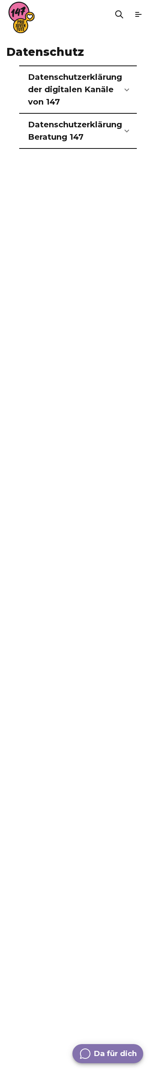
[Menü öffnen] (138, 14)
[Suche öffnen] (119, 14)
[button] (78, 89)
